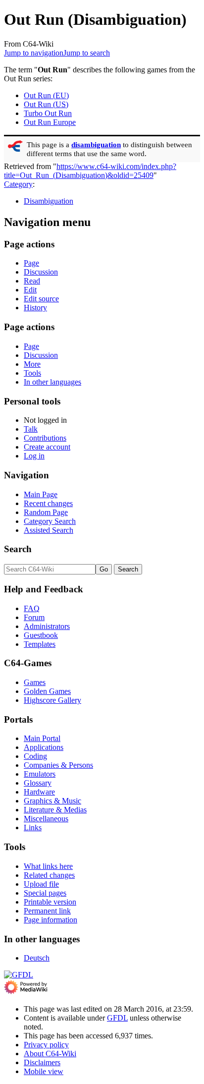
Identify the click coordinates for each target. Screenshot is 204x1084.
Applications (43, 747)
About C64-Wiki (50, 1053)
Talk (31, 429)
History (35, 307)
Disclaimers (42, 1062)
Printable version (50, 902)
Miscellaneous (46, 818)
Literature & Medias (55, 809)
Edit (30, 289)
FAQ (32, 608)
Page (31, 263)
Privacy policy (46, 1044)
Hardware (39, 792)
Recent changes (48, 503)
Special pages (45, 893)
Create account (47, 447)
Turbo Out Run (48, 113)
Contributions (45, 438)
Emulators (39, 774)
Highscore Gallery (52, 700)
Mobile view (43, 1071)
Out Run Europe (50, 122)
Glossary (37, 783)
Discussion (41, 272)
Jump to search (86, 53)
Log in (34, 456)
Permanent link (47, 911)
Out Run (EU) (46, 95)
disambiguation (96, 144)
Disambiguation (48, 201)
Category (18, 184)
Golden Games (47, 691)
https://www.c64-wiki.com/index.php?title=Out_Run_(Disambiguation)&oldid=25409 (90, 170)
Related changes (49, 875)
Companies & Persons (58, 765)
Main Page (40, 494)
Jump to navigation (33, 53)
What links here (48, 866)
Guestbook (41, 635)
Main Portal (42, 738)
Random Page (46, 512)
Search (18, 549)
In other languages (52, 382)
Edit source (41, 298)
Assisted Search (48, 530)
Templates (39, 644)
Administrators (47, 626)
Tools (32, 373)
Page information (50, 919)
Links (33, 827)
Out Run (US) (46, 104)
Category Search (50, 521)
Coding (35, 756)
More (32, 364)
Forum (34, 617)
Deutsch (37, 958)
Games (35, 682)
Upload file (41, 884)
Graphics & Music (52, 801)
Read (32, 281)
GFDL (117, 1018)
